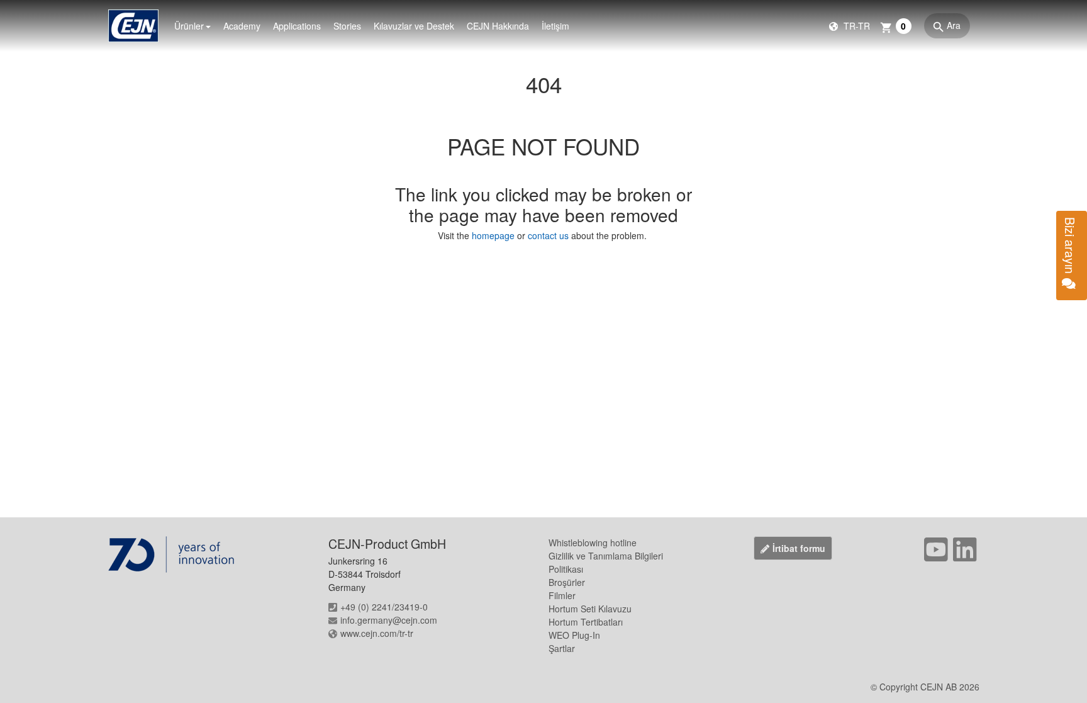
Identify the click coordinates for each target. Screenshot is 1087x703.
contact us (548, 235)
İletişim (555, 26)
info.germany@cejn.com (388, 620)
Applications (297, 26)
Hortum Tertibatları (586, 622)
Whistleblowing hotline (593, 542)
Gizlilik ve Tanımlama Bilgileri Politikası (606, 562)
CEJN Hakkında (498, 26)
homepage (494, 235)
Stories (347, 26)
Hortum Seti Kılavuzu (590, 608)
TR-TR (855, 26)
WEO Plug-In (574, 635)
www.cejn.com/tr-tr (376, 633)
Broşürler (567, 582)
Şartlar (562, 648)
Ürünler (189, 26)
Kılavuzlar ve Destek (414, 26)
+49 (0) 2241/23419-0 (384, 606)
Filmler (562, 595)
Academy (241, 26)
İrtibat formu (798, 548)
